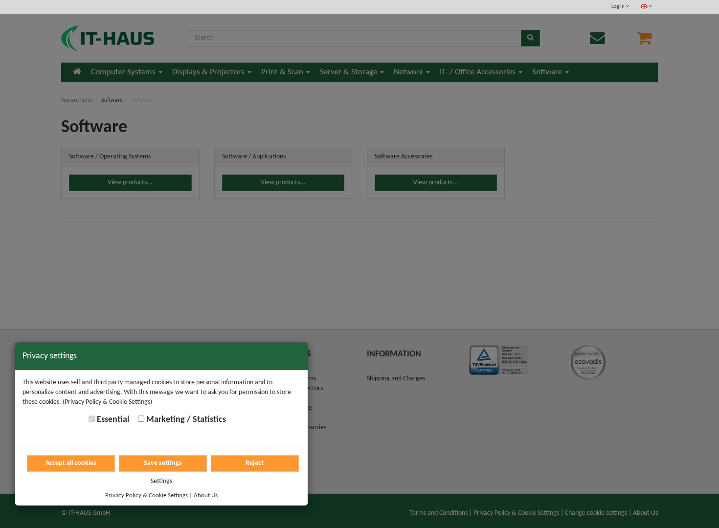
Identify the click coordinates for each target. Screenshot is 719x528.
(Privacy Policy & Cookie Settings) (107, 402)
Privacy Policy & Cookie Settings (146, 495)
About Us (206, 495)
